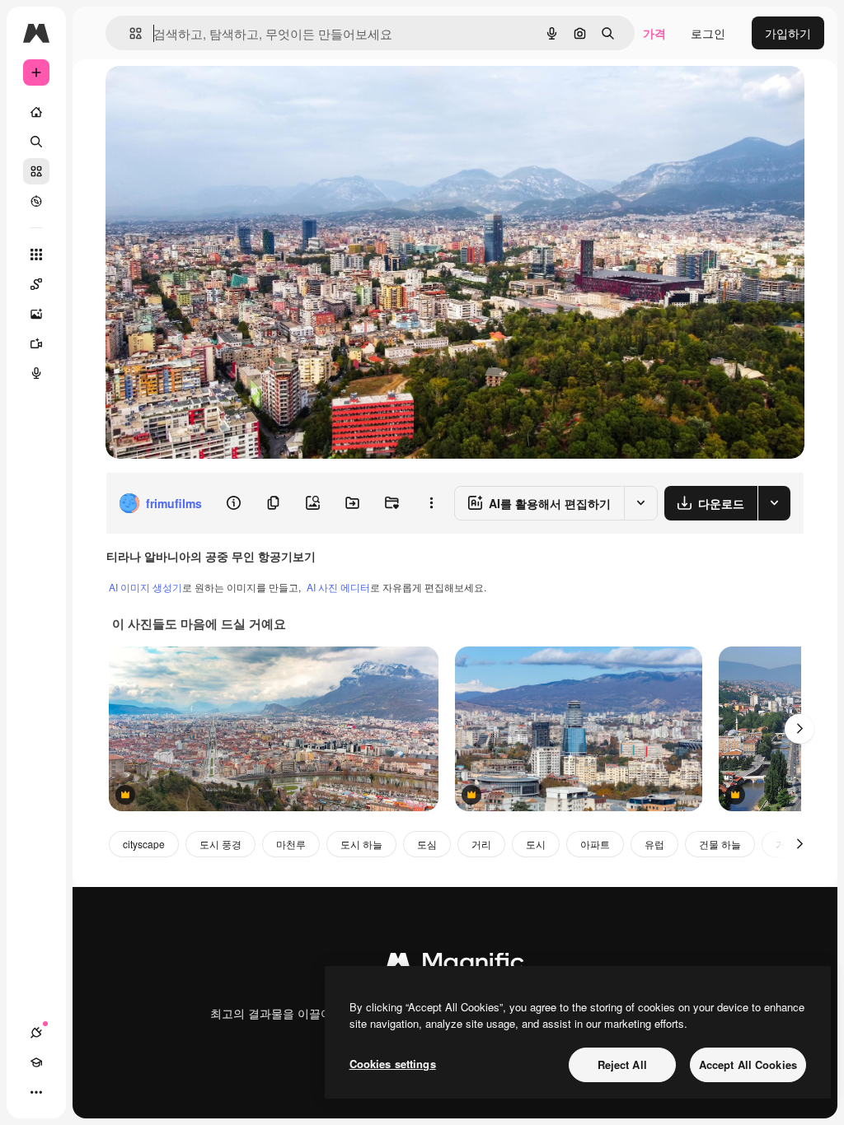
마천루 (291, 844)
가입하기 (788, 33)
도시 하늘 (361, 844)
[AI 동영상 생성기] (36, 343)
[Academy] (36, 1062)
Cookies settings (392, 1063)
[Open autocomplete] (129, 33)
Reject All (622, 1064)
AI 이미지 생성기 (145, 587)
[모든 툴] (36, 254)
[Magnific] (455, 965)
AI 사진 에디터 (338, 587)
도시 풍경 (220, 844)
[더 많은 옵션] (431, 503)
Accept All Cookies (748, 1064)
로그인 (708, 33)
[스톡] (36, 171)
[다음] (799, 729)
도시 (536, 844)
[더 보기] (36, 1092)
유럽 (654, 844)
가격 (654, 33)
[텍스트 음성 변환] (36, 373)
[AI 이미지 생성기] (36, 314)
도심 (427, 844)
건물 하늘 (720, 844)
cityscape (144, 844)
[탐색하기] (36, 201)
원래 (200, 96)
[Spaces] (36, 284)
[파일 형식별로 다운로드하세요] (773, 503)
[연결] (36, 1033)
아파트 (595, 844)
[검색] (36, 141)
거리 (481, 844)
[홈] (36, 112)
